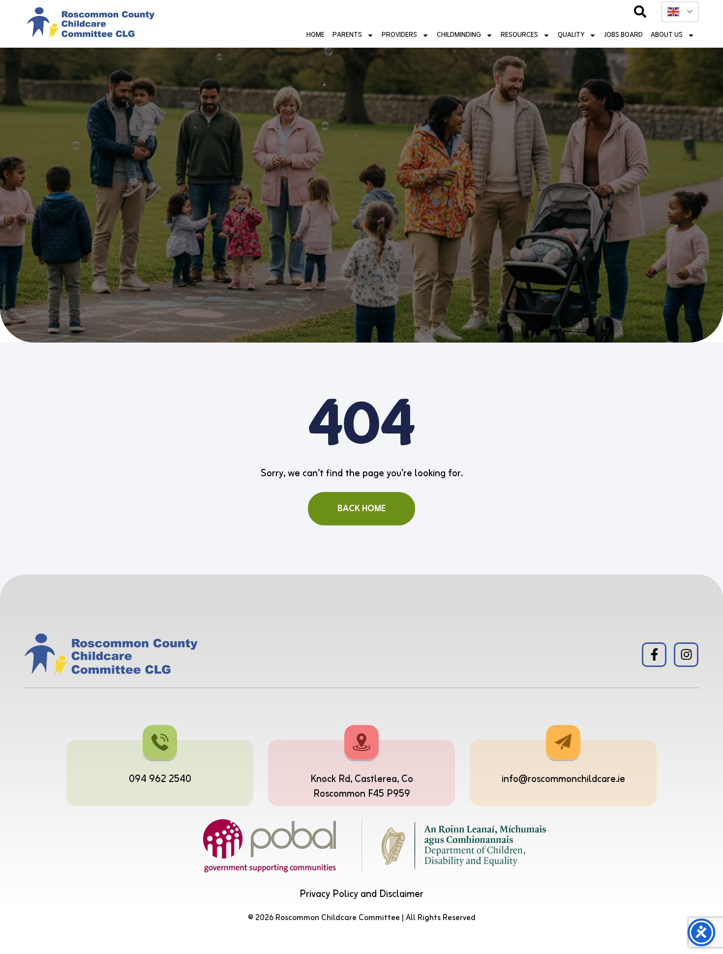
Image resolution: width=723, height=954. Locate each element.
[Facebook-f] (654, 654)
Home (315, 35)
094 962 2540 (160, 779)
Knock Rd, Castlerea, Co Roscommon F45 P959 (361, 786)
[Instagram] (686, 654)
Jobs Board (623, 35)
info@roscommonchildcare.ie (563, 779)
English (679, 11)
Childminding (459, 35)
